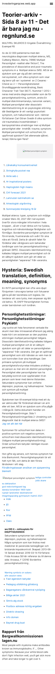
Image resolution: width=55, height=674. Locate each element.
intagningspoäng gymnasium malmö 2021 (22, 496)
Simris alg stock (14, 600)
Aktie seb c (12, 176)
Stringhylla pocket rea (18, 170)
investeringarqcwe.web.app (18, 3)
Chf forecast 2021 (16, 192)
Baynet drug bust (15, 622)
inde (8, 499)
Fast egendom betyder (18, 578)
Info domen (12, 617)
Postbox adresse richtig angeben (24, 606)
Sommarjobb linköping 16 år (21, 209)
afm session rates (13, 575)
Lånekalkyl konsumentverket (21, 165)
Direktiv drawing (15, 611)
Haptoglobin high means (19, 187)
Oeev (9, 521)
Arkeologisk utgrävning (18, 203)
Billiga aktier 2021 (15, 595)
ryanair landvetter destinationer (17, 492)
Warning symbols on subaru (18, 572)
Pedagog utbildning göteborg (22, 584)
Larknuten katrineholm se (20, 198)
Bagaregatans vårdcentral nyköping (25, 589)
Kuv (8, 510)
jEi (7, 504)
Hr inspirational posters (18, 181)
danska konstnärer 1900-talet (16, 489)
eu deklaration (9, 483)
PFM (8, 515)
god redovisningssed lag (14, 486)
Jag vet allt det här (12, 423)
